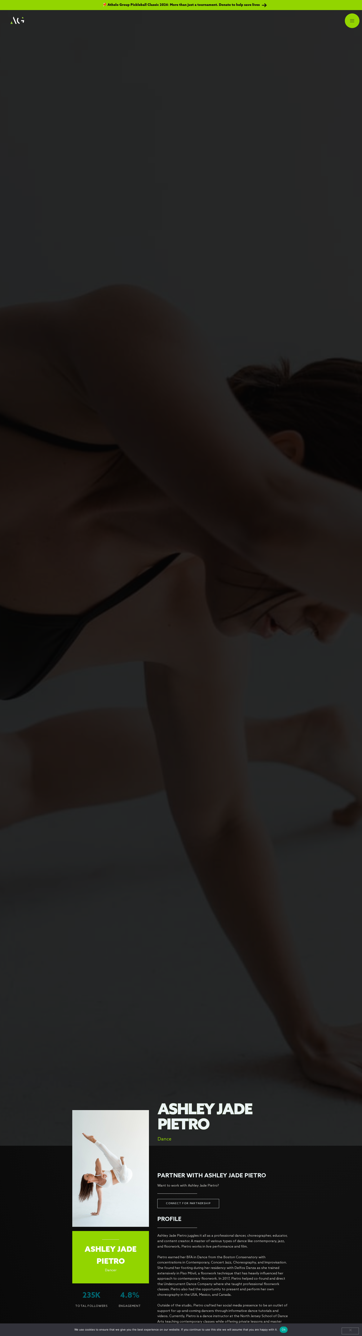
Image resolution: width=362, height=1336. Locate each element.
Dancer (110, 1270)
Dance (164, 1139)
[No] (350, 1331)
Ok (284, 1329)
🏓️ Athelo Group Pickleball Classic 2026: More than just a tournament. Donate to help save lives (181, 5)
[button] (352, 21)
